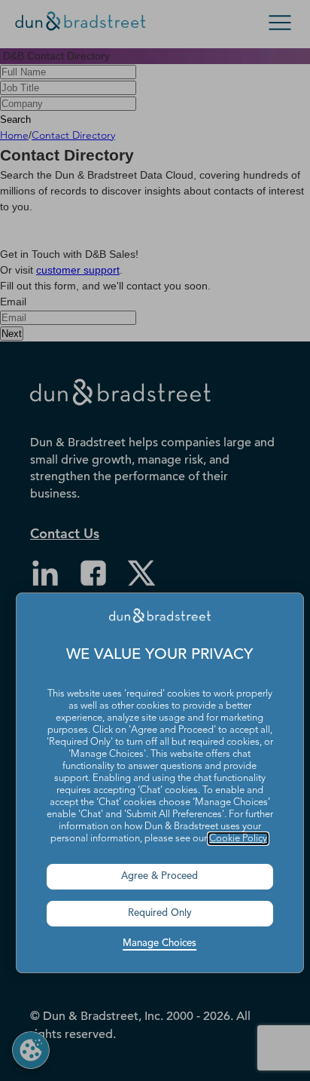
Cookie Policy (238, 839)
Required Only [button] (160, 913)
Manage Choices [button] (159, 943)
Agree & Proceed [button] (159, 876)
